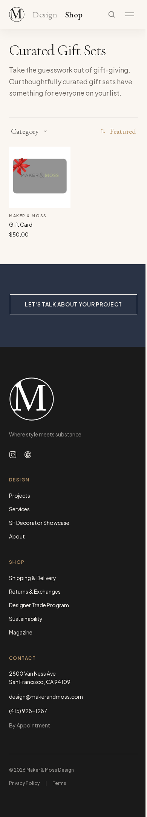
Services (19, 509)
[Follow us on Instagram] (13, 454)
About (17, 536)
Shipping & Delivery (32, 577)
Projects (19, 495)
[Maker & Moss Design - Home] (73, 399)
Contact (22, 658)
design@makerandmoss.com (46, 696)
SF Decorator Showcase (39, 522)
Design (45, 15)
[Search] (111, 14)
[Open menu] (129, 14)
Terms (59, 783)
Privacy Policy (24, 783)
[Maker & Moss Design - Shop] (16, 14)
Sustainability (26, 618)
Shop (74, 15)
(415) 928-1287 (28, 710)
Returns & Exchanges (35, 591)
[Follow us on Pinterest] (28, 454)
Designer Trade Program (39, 605)
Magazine (20, 632)
